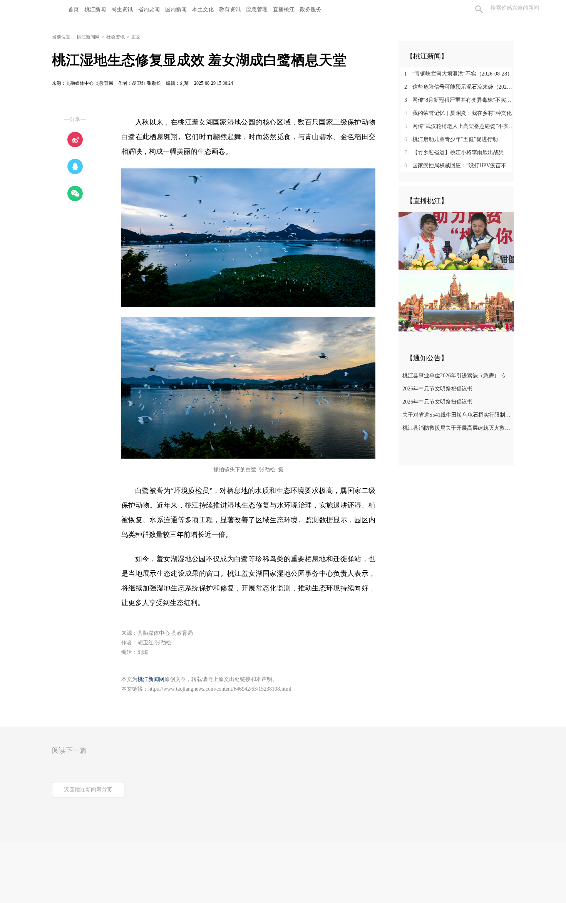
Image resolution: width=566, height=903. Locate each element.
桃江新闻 (95, 9)
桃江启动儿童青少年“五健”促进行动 (451, 139)
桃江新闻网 (88, 37)
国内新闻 (176, 9)
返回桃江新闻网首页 (88, 790)
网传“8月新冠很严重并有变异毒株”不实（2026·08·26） (459, 100)
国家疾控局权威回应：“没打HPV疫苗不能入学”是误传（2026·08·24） (459, 165)
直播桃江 (284, 9)
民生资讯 (122, 9)
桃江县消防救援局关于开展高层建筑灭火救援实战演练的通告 (457, 428)
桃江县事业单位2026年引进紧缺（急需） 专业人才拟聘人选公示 (457, 375)
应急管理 (257, 9)
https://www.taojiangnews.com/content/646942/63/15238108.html (219, 689)
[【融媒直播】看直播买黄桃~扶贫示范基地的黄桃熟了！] (456, 240)
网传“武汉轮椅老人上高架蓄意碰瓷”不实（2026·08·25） (459, 126)
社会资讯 (115, 37)
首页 (73, 9)
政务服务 (311, 9)
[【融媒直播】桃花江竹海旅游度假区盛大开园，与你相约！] (456, 302)
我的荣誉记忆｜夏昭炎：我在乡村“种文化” (459, 113)
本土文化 (203, 9)
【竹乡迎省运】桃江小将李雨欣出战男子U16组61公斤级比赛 (459, 152)
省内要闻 (149, 9)
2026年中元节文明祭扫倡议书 (437, 402)
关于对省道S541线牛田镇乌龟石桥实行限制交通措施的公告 (457, 415)
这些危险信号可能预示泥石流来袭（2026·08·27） (459, 87)
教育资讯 (230, 9)
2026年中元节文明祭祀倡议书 (437, 389)
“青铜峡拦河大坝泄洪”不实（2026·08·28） (458, 74)
